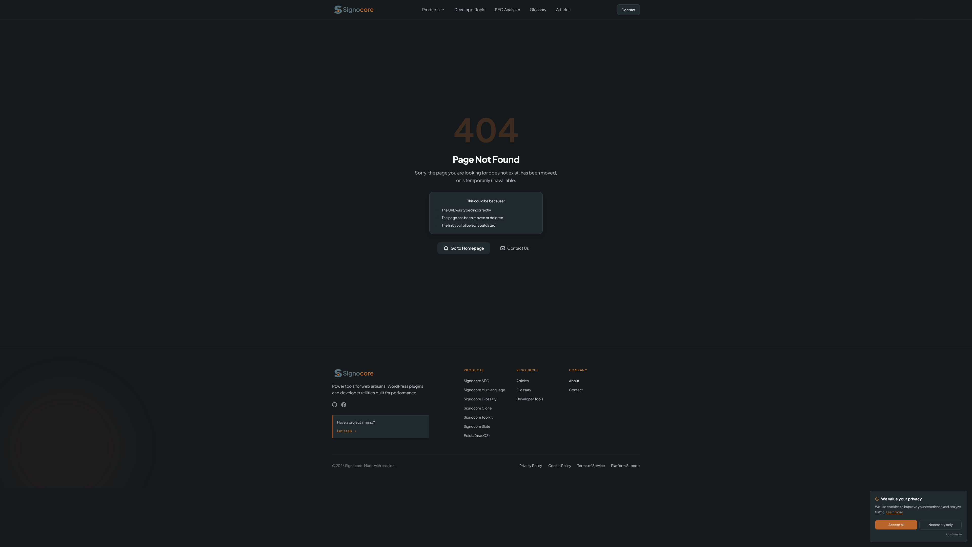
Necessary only (940, 525)
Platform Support (625, 465)
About (574, 380)
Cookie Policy (559, 465)
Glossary (538, 9)
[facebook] (343, 404)
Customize (954, 534)
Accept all (896, 525)
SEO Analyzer (507, 9)
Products (431, 9)
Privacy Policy (530, 465)
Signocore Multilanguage (484, 389)
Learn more (894, 512)
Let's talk (346, 430)
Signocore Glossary (480, 399)
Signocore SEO (476, 380)
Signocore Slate (477, 426)
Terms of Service (591, 465)
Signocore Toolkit (478, 417)
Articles (563, 9)
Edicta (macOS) (477, 435)
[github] (334, 404)
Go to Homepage (467, 248)
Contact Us (518, 248)
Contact (628, 9)
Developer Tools (469, 9)
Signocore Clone (478, 408)
